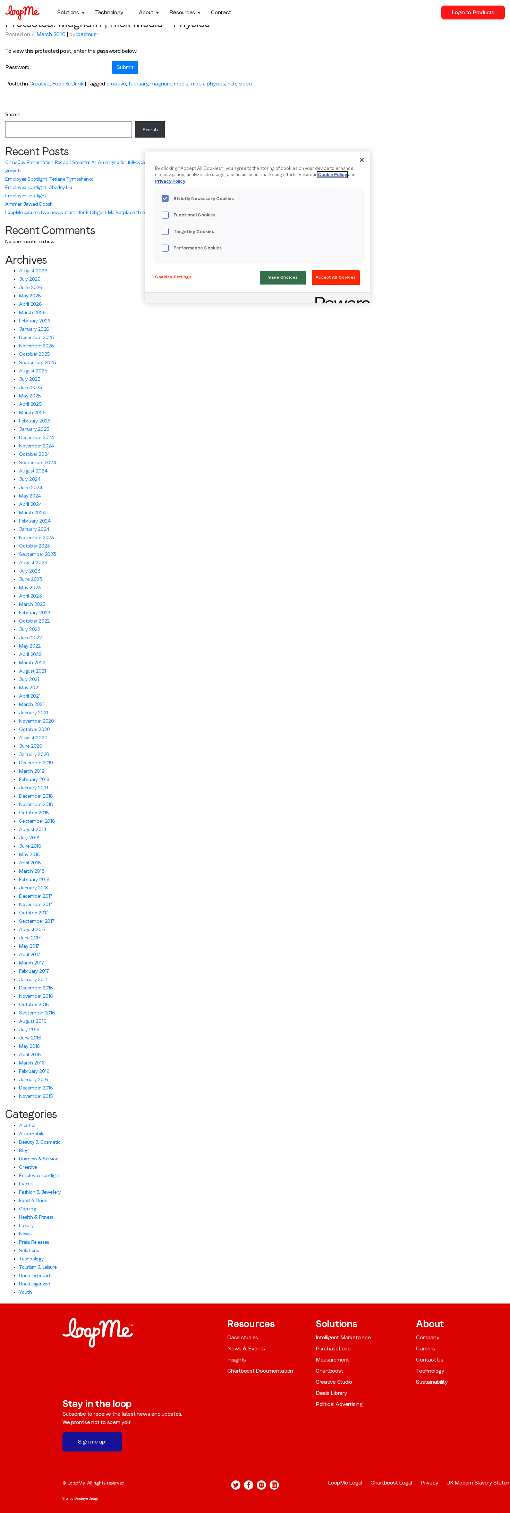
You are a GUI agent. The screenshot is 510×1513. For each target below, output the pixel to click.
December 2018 (36, 796)
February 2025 (35, 421)
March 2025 (32, 412)
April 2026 (30, 304)
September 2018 (37, 821)
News (25, 1233)
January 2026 (34, 329)
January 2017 (33, 979)
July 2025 (30, 379)
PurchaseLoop (333, 1348)
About (146, 12)
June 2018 (30, 846)
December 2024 (36, 437)
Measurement (332, 1359)
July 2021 (29, 679)
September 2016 (37, 1012)
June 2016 (30, 1038)
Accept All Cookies (336, 277)
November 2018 (36, 804)
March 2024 (32, 512)
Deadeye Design (87, 1498)
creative (116, 83)
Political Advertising (339, 1404)
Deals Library (331, 1393)
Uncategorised (34, 1275)
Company (427, 1337)
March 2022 (32, 662)
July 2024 (30, 479)
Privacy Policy (170, 181)
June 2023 (30, 579)
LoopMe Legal (345, 1482)
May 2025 (30, 395)
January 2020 (34, 754)
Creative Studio (334, 1382)
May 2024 (30, 496)
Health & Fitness (36, 1217)
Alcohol (27, 1125)
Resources (182, 12)
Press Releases (34, 1242)
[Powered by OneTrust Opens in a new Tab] (340, 298)
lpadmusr (87, 34)
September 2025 (37, 362)
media (181, 83)
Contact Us (429, 1359)
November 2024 (36, 446)
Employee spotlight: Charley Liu (38, 187)
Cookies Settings (173, 276)
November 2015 (36, 1096)
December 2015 (36, 1088)
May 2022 (30, 646)
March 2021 (31, 704)
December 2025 (36, 337)
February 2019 (34, 779)
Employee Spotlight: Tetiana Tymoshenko (49, 179)
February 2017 (34, 971)
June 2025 (30, 387)
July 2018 (29, 837)
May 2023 (30, 587)
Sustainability (432, 1382)
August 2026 (33, 270)
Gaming (27, 1208)
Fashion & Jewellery (39, 1192)
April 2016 (30, 1054)
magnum (161, 83)
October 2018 (34, 812)
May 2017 (29, 946)
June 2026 (30, 287)
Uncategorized (34, 1283)
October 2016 (34, 1004)
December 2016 (36, 987)
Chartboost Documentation (260, 1370)
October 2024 (34, 454)
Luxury (26, 1225)
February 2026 (35, 320)
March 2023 (32, 604)
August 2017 (32, 929)
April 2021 (30, 696)
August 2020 (33, 737)
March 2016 (32, 1063)
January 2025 (34, 429)
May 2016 (29, 1046)
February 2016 (34, 1071)
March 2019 (32, 771)
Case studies (242, 1337)
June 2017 (30, 937)
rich (232, 83)
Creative (39, 83)
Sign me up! (92, 1441)
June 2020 (30, 746)
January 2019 (33, 787)
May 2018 (29, 854)
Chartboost (329, 1370)
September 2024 (38, 462)
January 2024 (34, 529)
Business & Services (39, 1158)
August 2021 (32, 671)
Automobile (31, 1133)
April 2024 (30, 504)
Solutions (68, 12)
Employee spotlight (39, 1175)
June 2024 (31, 487)
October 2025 (34, 354)
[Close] (361, 159)
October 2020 (34, 729)
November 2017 (35, 904)
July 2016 (29, 1029)
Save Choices (283, 277)
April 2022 (30, 654)
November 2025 (36, 345)
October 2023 (34, 546)
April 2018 (30, 862)
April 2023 (30, 596)
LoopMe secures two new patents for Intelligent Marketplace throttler (79, 212)
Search (12, 114)
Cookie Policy (332, 174)
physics (216, 83)
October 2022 (34, 621)
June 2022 (30, 637)
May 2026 (30, 295)
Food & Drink (67, 83)
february (138, 83)
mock (197, 83)
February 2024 (35, 521)
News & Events (246, 1348)
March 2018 (32, 871)
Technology (109, 12)
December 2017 (35, 896)
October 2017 (33, 912)
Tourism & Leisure (38, 1267)
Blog (23, 1150)
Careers (425, 1348)
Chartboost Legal (391, 1482)
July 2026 (30, 279)
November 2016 (36, 996)
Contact (221, 12)
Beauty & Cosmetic (40, 1142)
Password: (18, 67)
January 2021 (33, 712)
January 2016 (33, 1079)
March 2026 (32, 312)
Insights (236, 1359)
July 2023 (29, 571)
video (245, 83)
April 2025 (30, 404)
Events (26, 1183)
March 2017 (31, 962)
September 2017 (36, 921)
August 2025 (33, 370)
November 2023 (36, 537)
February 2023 (34, 612)
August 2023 (33, 562)
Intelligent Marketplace (343, 1337)
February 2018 (34, 879)
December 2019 (36, 762)
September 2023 (37, 554)
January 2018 (33, 887)
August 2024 (33, 471)
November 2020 (36, 721)
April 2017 (29, 954)
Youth (25, 1292)
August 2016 (32, 1021)
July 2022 (29, 629)
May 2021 (29, 687)
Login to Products (473, 12)
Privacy (429, 1482)
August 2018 (32, 829)
